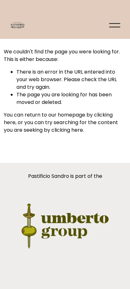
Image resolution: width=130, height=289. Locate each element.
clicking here (67, 130)
